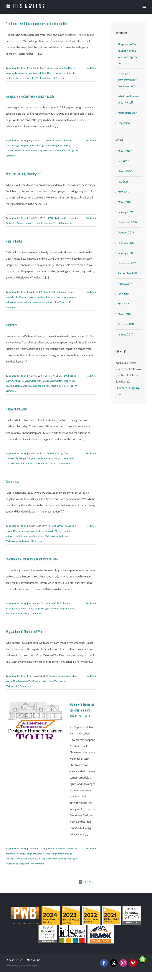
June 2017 (123, 293)
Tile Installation (43, 78)
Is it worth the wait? (16, 409)
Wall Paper (64, 536)
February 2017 (126, 324)
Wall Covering (51, 536)
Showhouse (21, 858)
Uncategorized (20, 680)
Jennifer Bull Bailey (17, 67)
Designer (10, 72)
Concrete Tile (61, 67)
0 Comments (59, 78)
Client (8, 145)
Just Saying (60, 72)
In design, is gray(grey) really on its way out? (30, 96)
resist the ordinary (22, 78)
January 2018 (125, 253)
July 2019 (123, 181)
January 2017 (125, 334)
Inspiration (11, 325)
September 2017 (127, 273)
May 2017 (123, 304)
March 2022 (125, 151)
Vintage (70, 150)
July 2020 (123, 161)
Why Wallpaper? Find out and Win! (24, 632)
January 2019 (125, 212)
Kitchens (10, 150)
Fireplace (19, 72)
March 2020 (125, 171)
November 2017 (127, 263)
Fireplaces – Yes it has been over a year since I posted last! (37, 24)
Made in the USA (14, 241)
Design (71, 67)
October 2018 (126, 232)
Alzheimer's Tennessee (66, 848)
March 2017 (124, 314)
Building (68, 140)
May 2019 (123, 191)
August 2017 (125, 283)
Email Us (34, 960)
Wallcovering (12, 541)
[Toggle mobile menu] (144, 6)
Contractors (17, 380)
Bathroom (58, 140)
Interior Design (32, 72)
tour (34, 858)
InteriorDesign (47, 72)
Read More (91, 67)
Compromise (12, 482)
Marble (9, 78)
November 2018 (127, 222)
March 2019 (124, 202)
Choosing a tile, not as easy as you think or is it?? (32, 559)
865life (50, 67)
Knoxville (71, 72)
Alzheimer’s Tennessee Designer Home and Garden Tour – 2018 (82, 710)
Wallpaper (24, 541)
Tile (33, 78)
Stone (37, 463)
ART (54, 291)
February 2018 (126, 243)
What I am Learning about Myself (23, 174)
